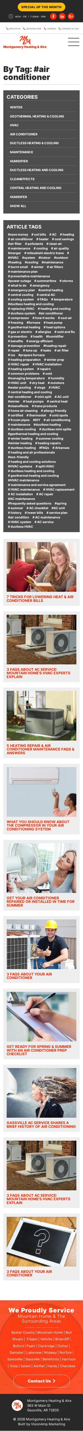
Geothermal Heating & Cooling (37, 116)
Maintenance (21, 152)
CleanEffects (22, 179)
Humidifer (18, 197)
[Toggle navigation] (68, 42)
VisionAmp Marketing (48, 1424)
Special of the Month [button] (41, 7)
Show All (18, 206)
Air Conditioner (23, 134)
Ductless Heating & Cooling (34, 143)
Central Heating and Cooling (36, 188)
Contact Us (39, 1381)
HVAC (14, 125)
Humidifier (19, 161)
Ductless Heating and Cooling (37, 170)
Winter (16, 107)
